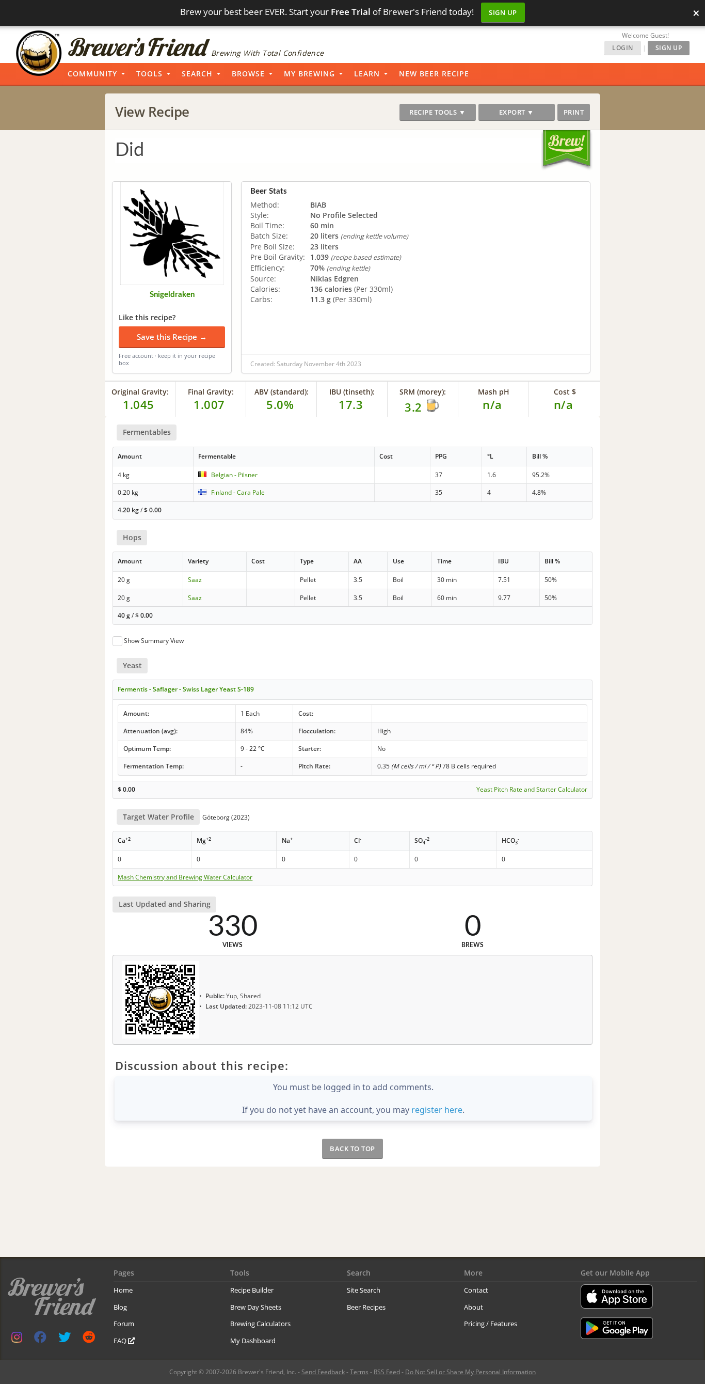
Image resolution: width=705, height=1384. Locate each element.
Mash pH (493, 392)
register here (436, 1109)
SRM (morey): (422, 392)
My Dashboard (253, 1340)
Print (574, 112)
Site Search (363, 1290)
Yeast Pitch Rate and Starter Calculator (531, 789)
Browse (248, 73)
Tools (149, 73)
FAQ (121, 1340)
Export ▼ (516, 112)
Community (92, 73)
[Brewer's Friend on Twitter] (64, 1339)
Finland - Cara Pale (238, 492)
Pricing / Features (490, 1323)
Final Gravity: (211, 392)
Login (622, 47)
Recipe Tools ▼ (437, 112)
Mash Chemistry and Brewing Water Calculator (185, 877)
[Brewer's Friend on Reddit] (89, 1339)
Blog (120, 1307)
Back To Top (352, 1148)
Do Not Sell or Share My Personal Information (470, 1371)
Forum (124, 1323)
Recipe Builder (252, 1290)
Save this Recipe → (172, 337)
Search (197, 73)
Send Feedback (323, 1371)
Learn (367, 73)
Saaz (195, 579)
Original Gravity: (140, 392)
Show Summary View (154, 640)
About (473, 1307)
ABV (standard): (281, 392)
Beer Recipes (366, 1307)
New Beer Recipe (434, 73)
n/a (563, 404)
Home (123, 1290)
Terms (359, 1371)
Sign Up (503, 12)
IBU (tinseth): (352, 392)
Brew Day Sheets (255, 1307)
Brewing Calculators (260, 1323)
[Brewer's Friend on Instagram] (16, 1339)
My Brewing (309, 73)
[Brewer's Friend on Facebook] (40, 1339)
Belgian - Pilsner (234, 474)
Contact (476, 1290)
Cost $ (565, 392)
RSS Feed (387, 1371)
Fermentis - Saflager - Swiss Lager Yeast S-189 (186, 689)
